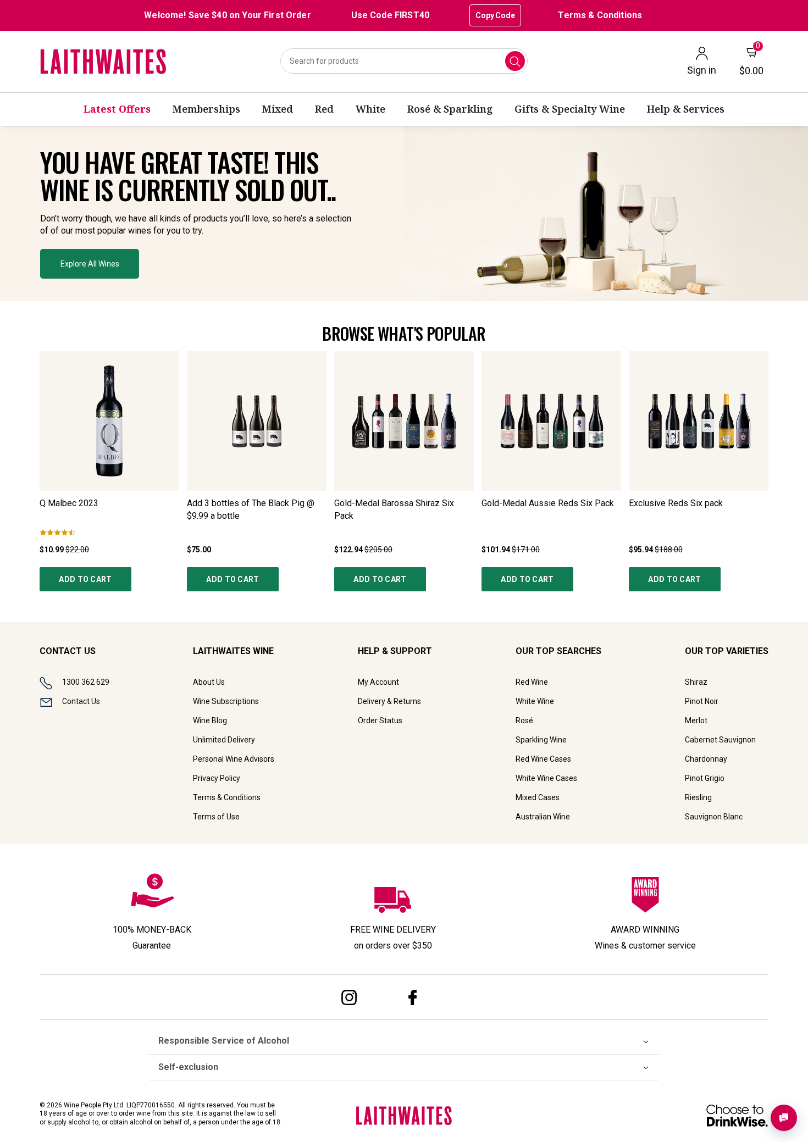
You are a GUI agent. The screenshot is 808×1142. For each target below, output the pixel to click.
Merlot (696, 720)
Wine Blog (210, 720)
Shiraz (696, 682)
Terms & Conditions (600, 15)
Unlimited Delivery (224, 739)
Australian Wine (543, 816)
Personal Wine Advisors (233, 759)
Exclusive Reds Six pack (676, 503)
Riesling (698, 797)
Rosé (524, 720)
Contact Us (81, 701)
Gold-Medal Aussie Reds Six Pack (548, 503)
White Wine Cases (546, 778)
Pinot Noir (701, 701)
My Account (378, 682)
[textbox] (198, 192)
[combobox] (404, 61)
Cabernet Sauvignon (720, 739)
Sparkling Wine (541, 739)
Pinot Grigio (704, 778)
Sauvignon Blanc (714, 816)
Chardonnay (706, 759)
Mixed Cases (538, 797)
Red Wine (532, 682)
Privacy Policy (216, 778)
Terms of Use (216, 816)
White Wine (535, 701)
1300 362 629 (85, 682)
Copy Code (495, 15)
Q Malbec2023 (69, 503)
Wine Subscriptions (226, 701)
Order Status (380, 720)
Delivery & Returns (389, 701)
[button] (404, 213)
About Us (209, 682)
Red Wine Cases (543, 759)
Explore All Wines (89, 263)
